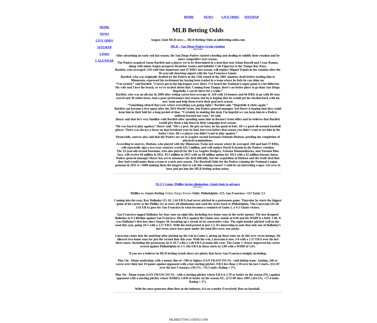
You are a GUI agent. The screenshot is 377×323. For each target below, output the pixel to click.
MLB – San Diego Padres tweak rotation (198, 46)
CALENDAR (104, 60)
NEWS (208, 17)
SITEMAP (251, 17)
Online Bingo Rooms (178, 193)
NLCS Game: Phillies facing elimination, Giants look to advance (198, 184)
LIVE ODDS (230, 17)
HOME (189, 17)
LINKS (104, 54)
